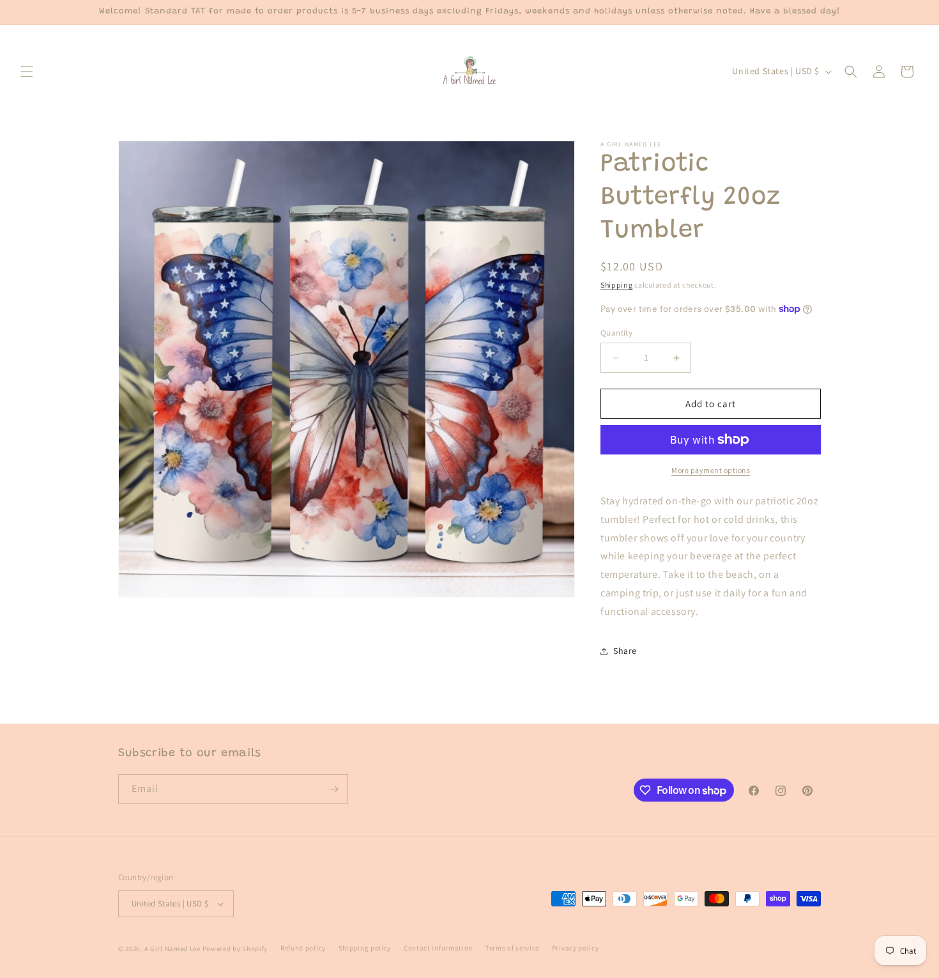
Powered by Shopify (235, 948)
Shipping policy (365, 947)
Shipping (616, 285)
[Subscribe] (333, 789)
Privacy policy (575, 947)
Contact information (438, 947)
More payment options (710, 470)
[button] (27, 72)
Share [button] (625, 650)
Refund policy (303, 947)
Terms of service (512, 947)
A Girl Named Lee (172, 948)
